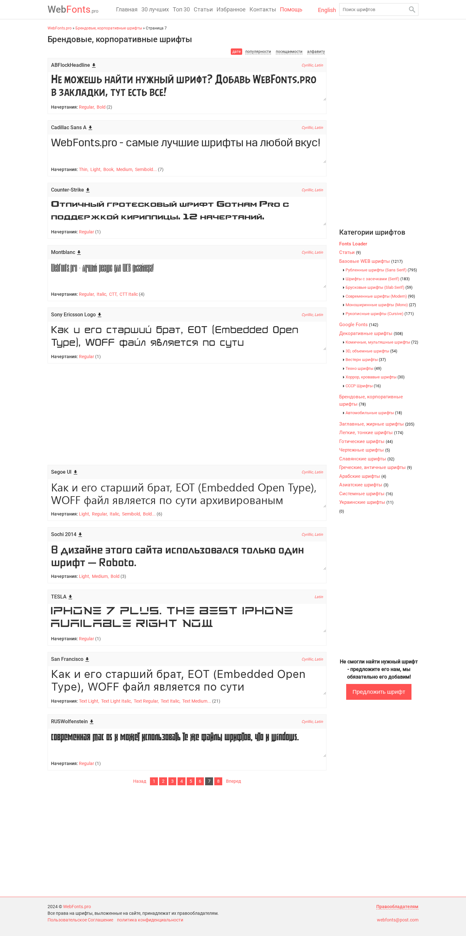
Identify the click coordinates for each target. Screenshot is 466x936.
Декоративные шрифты (371, 333)
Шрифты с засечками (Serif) (378, 278)
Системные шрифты (366, 493)
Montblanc (63, 252)
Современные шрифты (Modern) (380, 296)
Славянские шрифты (366, 459)
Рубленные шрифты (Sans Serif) (381, 270)
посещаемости (289, 51)
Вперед (233, 781)
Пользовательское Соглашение (80, 919)
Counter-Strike (67, 190)
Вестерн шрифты (366, 359)
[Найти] (412, 9)
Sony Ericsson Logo (73, 315)
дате (236, 51)
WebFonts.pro (77, 906)
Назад (139, 781)
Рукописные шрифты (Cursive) (380, 313)
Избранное (231, 9)
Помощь (291, 9)
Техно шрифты (363, 368)
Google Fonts (358, 324)
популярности (258, 51)
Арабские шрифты (362, 476)
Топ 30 (181, 9)
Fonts (73, 9)
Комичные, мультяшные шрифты (382, 342)
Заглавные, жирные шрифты (376, 424)
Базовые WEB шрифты (371, 261)
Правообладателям (397, 906)
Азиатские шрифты (363, 485)
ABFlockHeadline (70, 65)
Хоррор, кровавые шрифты (375, 377)
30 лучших (155, 9)
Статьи (203, 9)
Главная (127, 9)
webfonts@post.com (397, 919)
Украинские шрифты (366, 502)
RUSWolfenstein (69, 721)
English (327, 10)
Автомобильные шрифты (374, 412)
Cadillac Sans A (69, 127)
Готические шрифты (366, 441)
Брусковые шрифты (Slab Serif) (379, 287)
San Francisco (67, 659)
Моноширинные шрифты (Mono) (381, 304)
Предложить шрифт (379, 692)
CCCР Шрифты (363, 385)
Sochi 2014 (63, 534)
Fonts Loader (353, 244)
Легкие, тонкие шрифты (371, 432)
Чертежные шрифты (364, 450)
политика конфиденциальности (150, 919)
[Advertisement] (187, 414)
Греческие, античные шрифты (375, 467)
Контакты (262, 9)
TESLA (59, 597)
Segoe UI (61, 472)
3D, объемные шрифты (371, 351)
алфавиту (316, 51)
